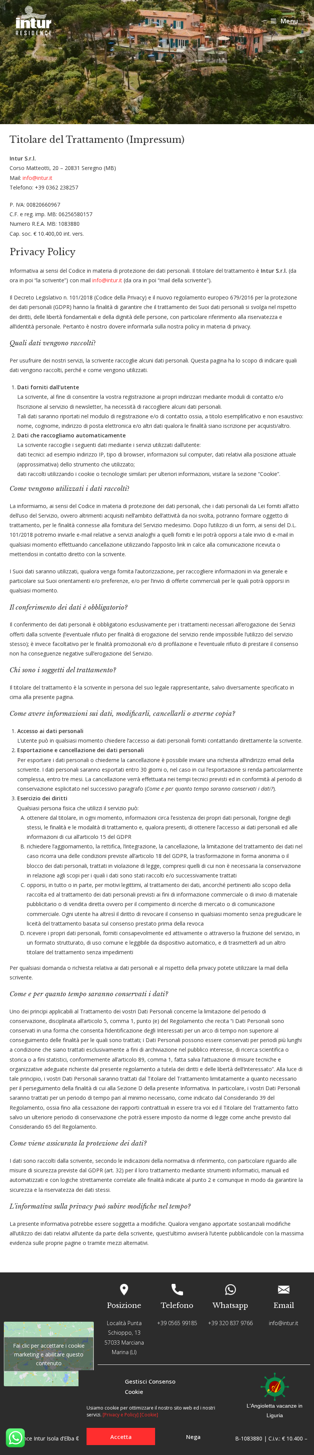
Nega (193, 1436)
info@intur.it (37, 177)
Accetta (121, 1436)
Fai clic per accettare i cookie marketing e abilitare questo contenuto (49, 1354)
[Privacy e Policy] (121, 1414)
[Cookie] (149, 1414)
